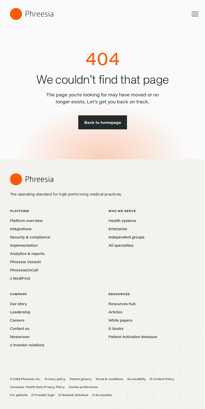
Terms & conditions (109, 379)
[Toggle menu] (195, 14)
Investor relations (27, 345)
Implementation (24, 245)
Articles (115, 312)
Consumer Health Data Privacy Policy (37, 387)
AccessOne (102, 395)
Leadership (20, 312)
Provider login (43, 395)
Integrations (21, 229)
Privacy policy (55, 379)
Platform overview (26, 220)
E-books (116, 328)
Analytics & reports (27, 253)
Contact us (19, 328)
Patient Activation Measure (132, 337)
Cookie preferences (83, 387)
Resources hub (122, 304)
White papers (120, 320)
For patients (19, 395)
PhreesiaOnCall (24, 270)
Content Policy (162, 379)
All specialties (121, 245)
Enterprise (117, 229)
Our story (18, 304)
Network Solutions (73, 395)
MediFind (20, 278)
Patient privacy (81, 379)
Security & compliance (30, 237)
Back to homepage (102, 122)
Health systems (122, 220)
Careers (17, 320)
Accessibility (136, 379)
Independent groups (126, 237)
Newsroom (20, 337)
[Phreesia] (31, 14)
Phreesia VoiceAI (25, 262)
